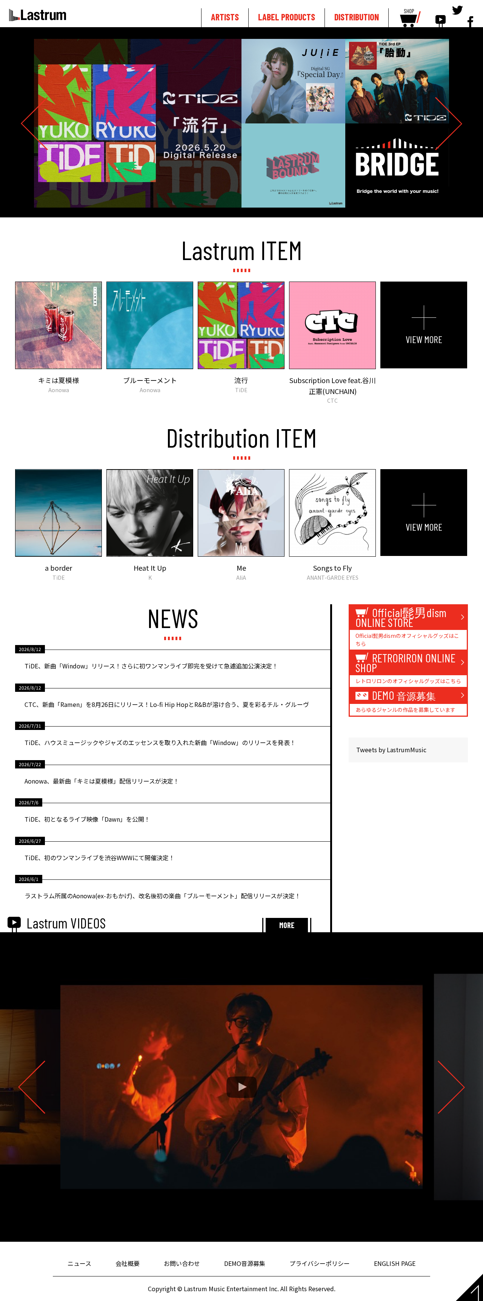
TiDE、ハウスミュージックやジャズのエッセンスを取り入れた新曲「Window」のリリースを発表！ (160, 742)
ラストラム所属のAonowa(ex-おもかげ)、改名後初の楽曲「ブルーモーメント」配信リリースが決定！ (163, 895)
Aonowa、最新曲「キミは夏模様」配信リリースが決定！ (102, 780)
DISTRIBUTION (356, 16)
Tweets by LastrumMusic (391, 749)
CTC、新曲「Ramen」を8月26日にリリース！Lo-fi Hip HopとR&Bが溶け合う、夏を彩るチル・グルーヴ (167, 704)
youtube (440, 16)
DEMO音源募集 (244, 1263)
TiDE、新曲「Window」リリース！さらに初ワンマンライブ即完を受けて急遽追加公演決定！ (151, 665)
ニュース (79, 1263)
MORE (286, 925)
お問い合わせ (182, 1263)
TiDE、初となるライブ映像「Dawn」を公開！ (87, 819)
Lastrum (37, 14)
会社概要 (127, 1263)
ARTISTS (225, 16)
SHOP (409, 11)
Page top (469, 1287)
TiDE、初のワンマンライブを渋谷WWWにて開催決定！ (100, 857)
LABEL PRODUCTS (286, 16)
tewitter (457, 16)
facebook (470, 16)
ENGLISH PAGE (394, 1263)
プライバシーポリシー (319, 1263)
